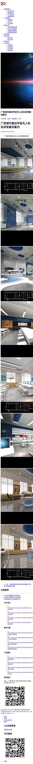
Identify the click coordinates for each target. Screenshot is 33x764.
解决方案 (6, 25)
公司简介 (10, 45)
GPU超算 (10, 23)
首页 (8, 118)
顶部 (5, 761)
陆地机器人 (10, 12)
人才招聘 (10, 48)
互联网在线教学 (12, 32)
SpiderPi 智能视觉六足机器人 (12, 597)
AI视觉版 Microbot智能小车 (12, 599)
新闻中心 (6, 41)
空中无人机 (10, 11)
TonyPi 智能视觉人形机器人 (12, 595)
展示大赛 (6, 36)
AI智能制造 (10, 16)
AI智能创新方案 (12, 27)
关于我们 (6, 43)
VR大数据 (7, 18)
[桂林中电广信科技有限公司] (11, 4)
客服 (5, 721)
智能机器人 (7, 9)
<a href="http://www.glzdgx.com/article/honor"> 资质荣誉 (19, 622)
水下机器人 (10, 14)
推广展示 (10, 37)
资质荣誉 (10, 46)
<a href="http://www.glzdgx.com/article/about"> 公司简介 (19, 607)
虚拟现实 (10, 20)
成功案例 (6, 34)
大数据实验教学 (12, 30)
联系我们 (10, 50)
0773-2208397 (8, 720)
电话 (5, 718)
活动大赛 (10, 39)
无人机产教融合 (12, 28)
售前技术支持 (8, 729)
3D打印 (9, 21)
